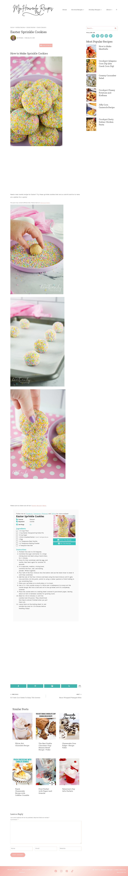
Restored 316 (121, 872)
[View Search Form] (117, 10)
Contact (22, 872)
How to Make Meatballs (105, 47)
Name (13, 848)
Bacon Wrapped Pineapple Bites (70, 696)
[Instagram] (61, 871)
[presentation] (22, 726)
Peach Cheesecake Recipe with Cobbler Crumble (22, 792)
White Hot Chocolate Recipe (22, 744)
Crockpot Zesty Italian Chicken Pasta (106, 122)
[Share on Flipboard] (52, 686)
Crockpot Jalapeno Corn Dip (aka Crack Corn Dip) (108, 63)
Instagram (37, 513)
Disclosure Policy (45, 202)
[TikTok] (72, 871)
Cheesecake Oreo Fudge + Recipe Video (69, 745)
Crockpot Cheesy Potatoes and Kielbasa (107, 93)
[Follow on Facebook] (97, 36)
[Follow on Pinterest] (93, 36)
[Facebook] (55, 871)
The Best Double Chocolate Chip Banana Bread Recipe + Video (45, 746)
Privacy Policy (13, 869)
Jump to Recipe (47, 45)
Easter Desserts (41, 27)
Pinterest (45, 513)
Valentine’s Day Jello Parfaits (68, 790)
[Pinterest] (66, 871)
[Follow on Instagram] (106, 36)
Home (65, 10)
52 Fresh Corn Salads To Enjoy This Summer (25, 696)
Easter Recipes (31, 27)
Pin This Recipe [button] (65, 543)
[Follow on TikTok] (102, 36)
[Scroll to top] (124, 869)
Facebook (29, 513)
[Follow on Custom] (110, 36)
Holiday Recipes (20, 27)
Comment (14, 819)
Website (62, 848)
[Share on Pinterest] (35, 686)
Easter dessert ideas (39, 505)
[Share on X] (69, 686)
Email (37, 848)
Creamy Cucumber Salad (107, 76)
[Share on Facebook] (18, 686)
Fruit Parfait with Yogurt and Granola (45, 791)
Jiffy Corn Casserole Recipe (107, 106)
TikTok (53, 513)
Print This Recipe (65, 540)
